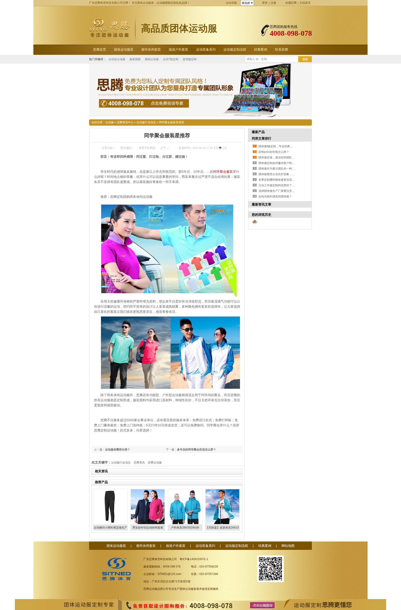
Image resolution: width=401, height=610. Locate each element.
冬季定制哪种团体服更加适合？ (278, 179)
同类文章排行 (261, 138)
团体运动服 (152, 59)
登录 (265, 2)
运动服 (109, 122)
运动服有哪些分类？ (117, 449)
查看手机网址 (147, 148)
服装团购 (135, 59)
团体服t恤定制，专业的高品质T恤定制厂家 (285, 146)
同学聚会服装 (223, 171)
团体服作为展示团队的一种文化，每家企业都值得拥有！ (293, 168)
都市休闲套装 (151, 49)
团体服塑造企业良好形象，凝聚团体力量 (284, 174)
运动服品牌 (156, 588)
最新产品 (258, 132)
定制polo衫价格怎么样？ (274, 151)
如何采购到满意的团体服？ (275, 196)
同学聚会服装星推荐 (171, 122)
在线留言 (305, 2)
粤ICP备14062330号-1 (194, 559)
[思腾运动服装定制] (200, 90)
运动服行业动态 (146, 122)
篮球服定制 (190, 59)
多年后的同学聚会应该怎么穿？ (196, 449)
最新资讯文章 (261, 204)
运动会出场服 (117, 59)
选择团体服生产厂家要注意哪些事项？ (282, 190)
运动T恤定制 (170, 59)
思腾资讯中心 (125, 122)
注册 (273, 2)
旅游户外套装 (178, 49)
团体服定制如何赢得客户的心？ (278, 163)
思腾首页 (99, 49)
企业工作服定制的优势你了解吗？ (279, 185)
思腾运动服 (155, 462)
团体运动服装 (123, 49)
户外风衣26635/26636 (185, 527)
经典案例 (260, 49)
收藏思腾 (291, 2)
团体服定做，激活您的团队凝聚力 (279, 157)
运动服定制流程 (234, 49)
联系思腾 (281, 49)
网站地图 (287, 546)
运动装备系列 (206, 49)
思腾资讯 (139, 462)
